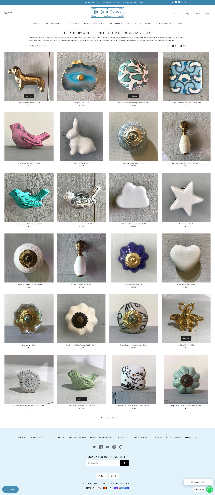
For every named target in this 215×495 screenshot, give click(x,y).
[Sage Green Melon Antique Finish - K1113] (186, 379)
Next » (114, 418)
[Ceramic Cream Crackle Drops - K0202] (186, 136)
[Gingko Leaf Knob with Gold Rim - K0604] (186, 76)
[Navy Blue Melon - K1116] (133, 258)
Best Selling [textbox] (41, 46)
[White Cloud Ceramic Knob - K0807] (133, 197)
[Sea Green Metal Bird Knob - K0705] (29, 197)
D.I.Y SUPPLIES (72, 24)
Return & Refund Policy (100, 437)
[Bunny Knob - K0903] (81, 136)
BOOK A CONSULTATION (165, 24)
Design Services (37, 437)
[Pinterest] (185, 2)
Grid (177, 46)
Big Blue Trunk (97, 483)
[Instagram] (182, 2)
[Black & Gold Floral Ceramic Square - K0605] (133, 379)
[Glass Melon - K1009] (29, 318)
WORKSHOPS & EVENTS (93, 24)
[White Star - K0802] (186, 197)
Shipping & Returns (77, 437)
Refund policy (191, 437)
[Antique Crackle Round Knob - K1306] (29, 258)
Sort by (31, 46)
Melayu (188, 14)
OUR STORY (131, 24)
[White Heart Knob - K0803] (186, 258)
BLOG (180, 24)
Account (176, 14)
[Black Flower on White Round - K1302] (133, 318)
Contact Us (157, 437)
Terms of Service (140, 437)
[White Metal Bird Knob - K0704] (81, 197)
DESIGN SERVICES (116, 24)
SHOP (34, 24)
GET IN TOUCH (146, 24)
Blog (51, 437)
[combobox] (46, 45)
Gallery (61, 437)
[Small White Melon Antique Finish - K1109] (81, 318)
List (184, 46)
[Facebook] (176, 2)
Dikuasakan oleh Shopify (119, 483)
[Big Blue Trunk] (107, 12)
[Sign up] (124, 463)
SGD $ (198, 14)
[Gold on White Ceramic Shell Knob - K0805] (29, 379)
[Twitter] (172, 2)
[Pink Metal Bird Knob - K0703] (29, 136)
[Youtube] (179, 2)
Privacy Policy (122, 437)
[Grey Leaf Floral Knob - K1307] (133, 136)
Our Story (21, 437)
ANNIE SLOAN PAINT (51, 24)
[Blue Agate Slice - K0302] (81, 76)
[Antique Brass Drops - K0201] (81, 258)
